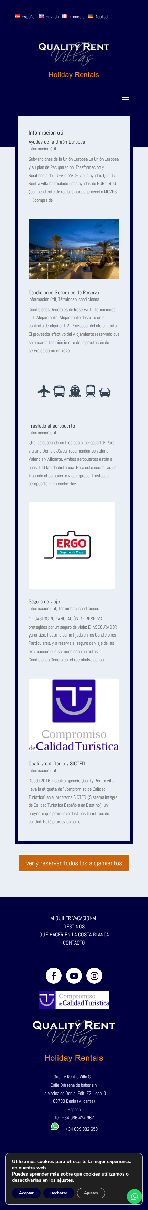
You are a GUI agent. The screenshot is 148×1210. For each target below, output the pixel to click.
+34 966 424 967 (78, 1118)
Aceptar (26, 1193)
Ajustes (91, 1193)
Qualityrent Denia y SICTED (57, 763)
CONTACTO (74, 942)
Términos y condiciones (78, 299)
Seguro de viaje (44, 601)
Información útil (42, 148)
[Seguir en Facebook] (54, 976)
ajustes (65, 1180)
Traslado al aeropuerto (52, 425)
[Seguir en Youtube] (74, 976)
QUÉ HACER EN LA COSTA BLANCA (74, 934)
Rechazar (58, 1193)
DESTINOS (74, 926)
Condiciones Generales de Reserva (64, 292)
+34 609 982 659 (78, 1129)
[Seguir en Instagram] (94, 976)
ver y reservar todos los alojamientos (74, 862)
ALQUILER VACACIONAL (74, 918)
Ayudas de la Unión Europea (57, 141)
